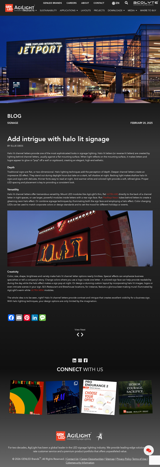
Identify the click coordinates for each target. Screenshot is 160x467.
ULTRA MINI (37, 290)
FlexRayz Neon (110, 197)
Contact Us (72, 459)
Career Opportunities (92, 459)
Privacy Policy (124, 459)
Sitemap (110, 459)
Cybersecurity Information (80, 463)
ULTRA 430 (112, 194)
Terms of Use (140, 459)
